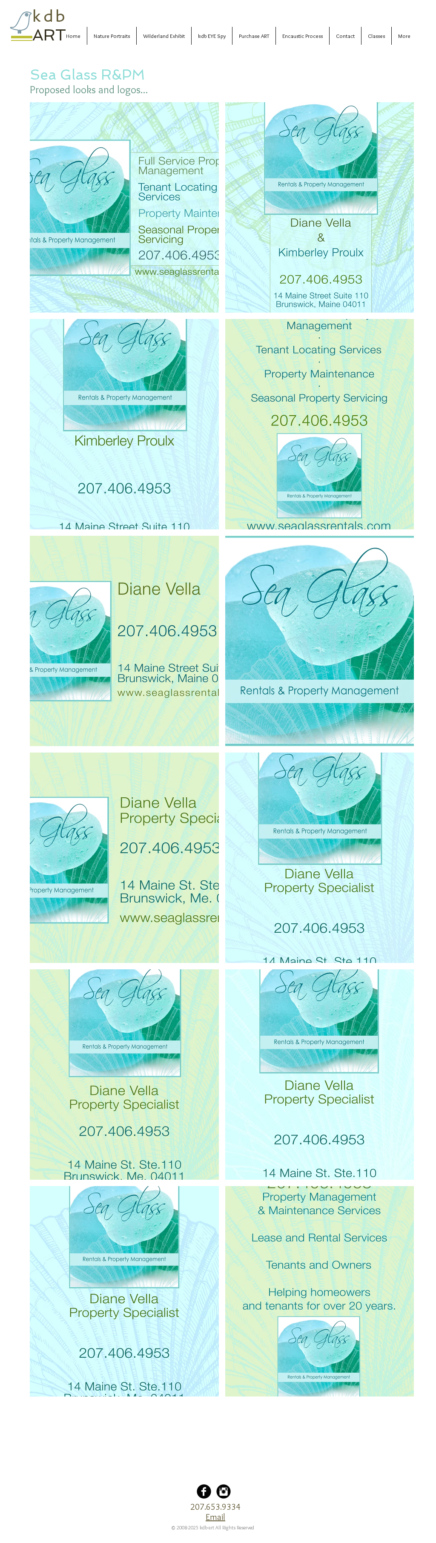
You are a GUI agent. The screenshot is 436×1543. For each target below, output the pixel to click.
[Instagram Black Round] (223, 1491)
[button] (124, 207)
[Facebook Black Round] (204, 1491)
